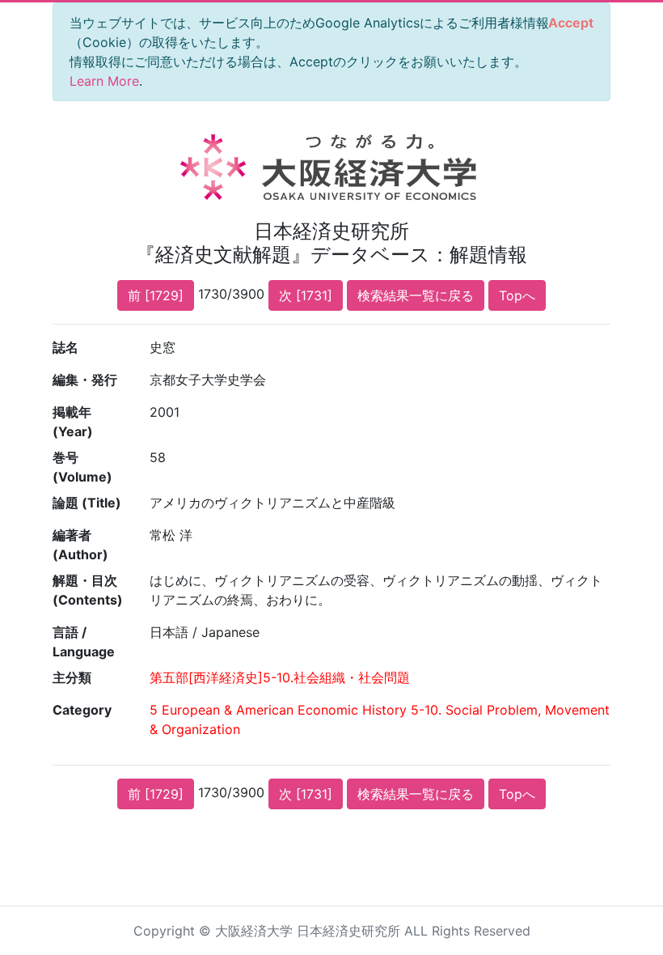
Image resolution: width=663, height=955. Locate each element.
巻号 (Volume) (82, 467)
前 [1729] (156, 295)
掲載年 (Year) (73, 421)
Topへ (517, 295)
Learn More (104, 81)
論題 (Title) (87, 502)
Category (82, 710)
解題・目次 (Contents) (88, 590)
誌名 (65, 347)
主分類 (72, 677)
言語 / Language (84, 642)
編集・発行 (85, 379)
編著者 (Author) (80, 544)
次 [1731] (305, 295)
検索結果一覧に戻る (415, 295)
